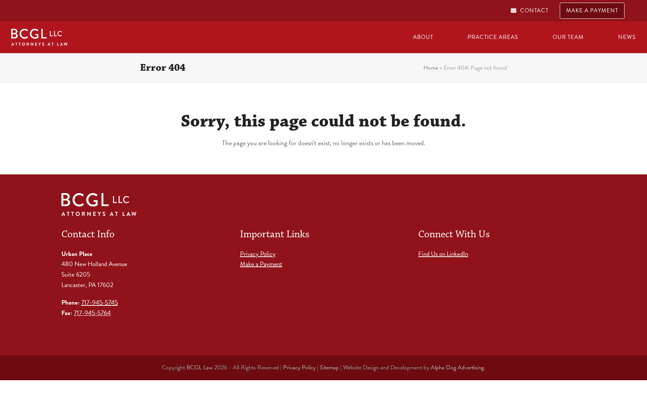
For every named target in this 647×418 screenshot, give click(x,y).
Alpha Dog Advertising (457, 367)
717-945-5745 (99, 302)
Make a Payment (261, 264)
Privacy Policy (258, 254)
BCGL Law (199, 367)
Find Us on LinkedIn (443, 254)
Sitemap (329, 367)
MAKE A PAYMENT (592, 10)
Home (430, 67)
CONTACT (534, 10)
